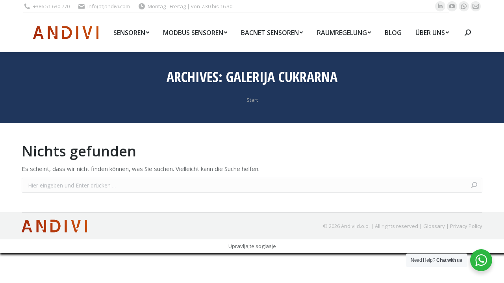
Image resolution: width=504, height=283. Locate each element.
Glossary (434, 226)
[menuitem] (131, 32)
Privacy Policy (466, 226)
